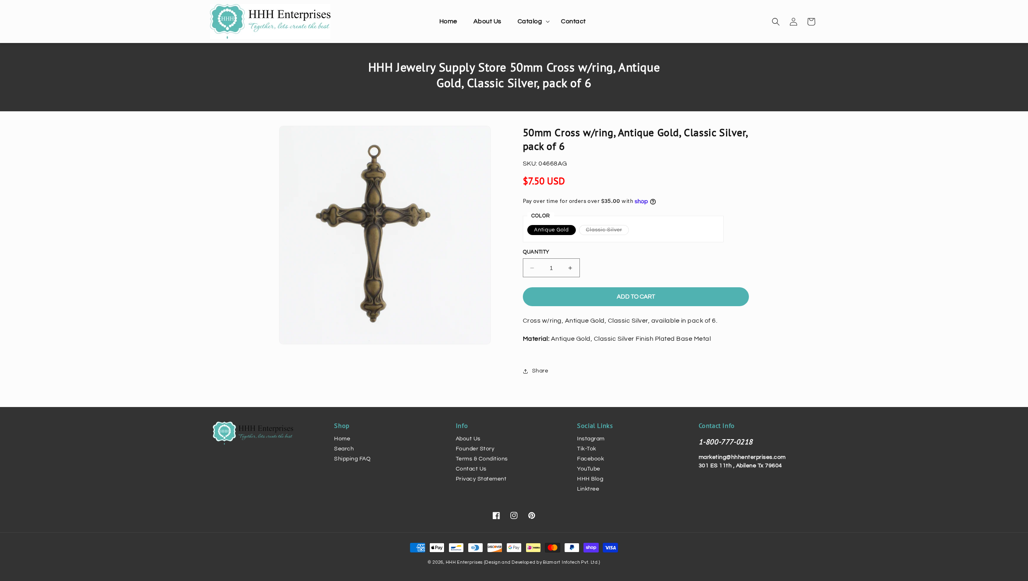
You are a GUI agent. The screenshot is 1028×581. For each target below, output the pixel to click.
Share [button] (540, 371)
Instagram (591, 439)
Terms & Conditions (482, 459)
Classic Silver (607, 231)
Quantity (536, 252)
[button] (531, 21)
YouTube (588, 469)
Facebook (590, 459)
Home (342, 439)
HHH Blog (590, 479)
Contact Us (471, 469)
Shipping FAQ (352, 459)
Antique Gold (551, 230)
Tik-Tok (586, 449)
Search (344, 449)
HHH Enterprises (465, 562)
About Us (468, 439)
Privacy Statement (481, 479)
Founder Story (475, 449)
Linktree (588, 489)
